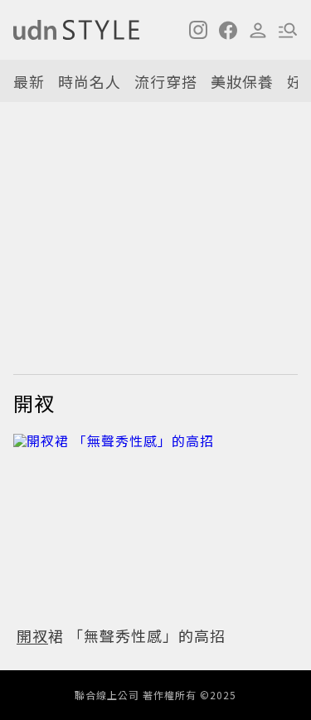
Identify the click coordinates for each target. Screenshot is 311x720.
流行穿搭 (165, 81)
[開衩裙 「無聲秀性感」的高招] (155, 526)
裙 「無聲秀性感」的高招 (121, 635)
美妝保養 (242, 81)
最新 (29, 81)
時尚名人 (89, 81)
